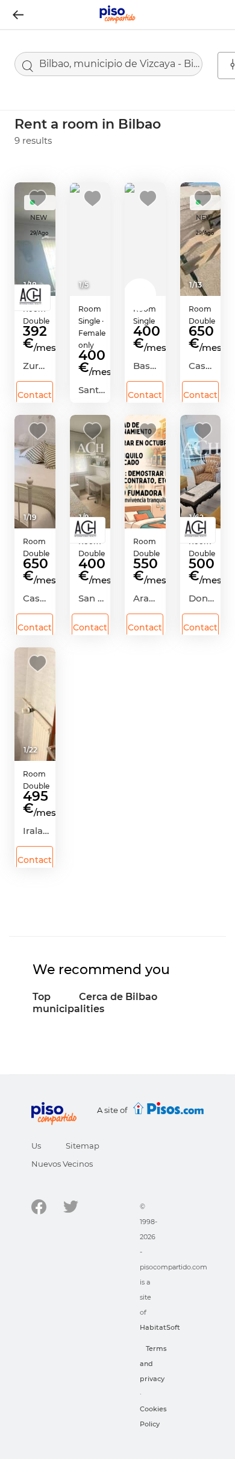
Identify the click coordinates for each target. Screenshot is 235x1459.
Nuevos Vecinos (62, 1164)
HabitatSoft (160, 1327)
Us (36, 1145)
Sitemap (82, 1145)
